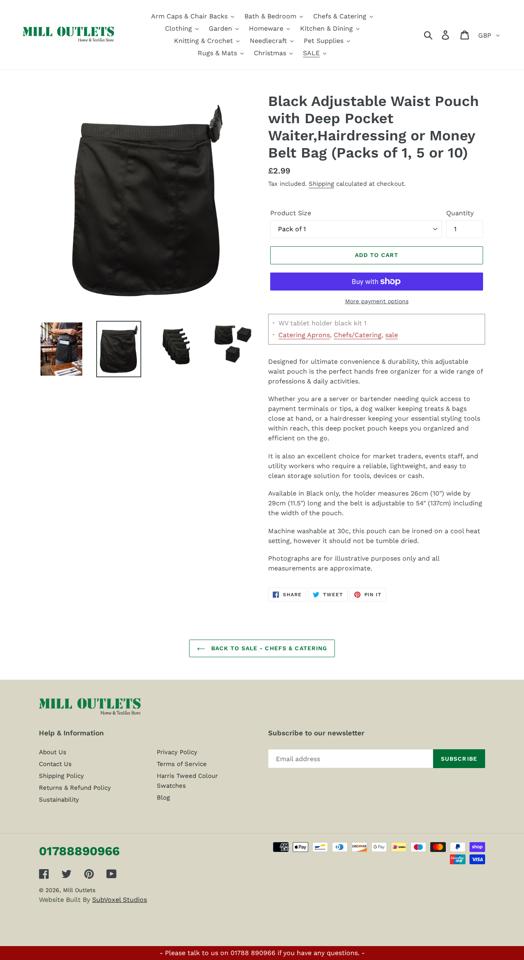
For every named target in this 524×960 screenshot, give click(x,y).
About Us (52, 752)
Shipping (321, 183)
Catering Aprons (304, 335)
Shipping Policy (61, 776)
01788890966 (79, 851)
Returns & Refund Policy (75, 787)
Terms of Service (182, 764)
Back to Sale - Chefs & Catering (268, 648)
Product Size (290, 213)
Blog (163, 797)
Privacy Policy (177, 752)
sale (391, 335)
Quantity (460, 213)
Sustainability (59, 799)
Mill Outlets (79, 890)
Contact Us (55, 764)
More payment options (377, 301)
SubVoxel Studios (119, 900)
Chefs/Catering (358, 335)
